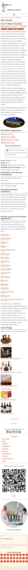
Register (13, 152)
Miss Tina (4, 280)
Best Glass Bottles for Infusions (9, 399)
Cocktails (5, 444)
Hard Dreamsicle (7, 292)
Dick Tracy (5, 257)
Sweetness (5, 242)
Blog (3, 441)
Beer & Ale (5, 439)
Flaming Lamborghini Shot (9, 66)
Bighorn (4, 246)
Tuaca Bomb (5, 265)
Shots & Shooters (13, 26)
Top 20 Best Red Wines (7, 413)
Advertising (9, 545)
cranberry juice (10, 143)
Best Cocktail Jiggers (6, 345)
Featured (5, 449)
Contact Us (8, 547)
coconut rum (9, 134)
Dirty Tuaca (5, 254)
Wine (4, 461)
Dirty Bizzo (5, 235)
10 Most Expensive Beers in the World (10, 358)
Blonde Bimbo (6, 238)
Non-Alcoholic (6, 454)
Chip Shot (4, 288)
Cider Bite (4, 284)
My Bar (14, 496)
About (3, 545)
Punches (5, 456)
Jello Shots (13, 69)
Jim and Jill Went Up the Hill (12, 299)
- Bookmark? (23, 26)
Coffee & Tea (6, 446)
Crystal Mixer (13, 38)
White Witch (5, 276)
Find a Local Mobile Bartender (14, 529)
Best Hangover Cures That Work (9, 386)
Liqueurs (5, 451)
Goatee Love (5, 296)
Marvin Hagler (6, 269)
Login (7, 152)
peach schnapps (10, 137)
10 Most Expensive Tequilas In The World (11, 372)
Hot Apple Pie (6, 273)
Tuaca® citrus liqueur (12, 140)
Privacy (17, 545)
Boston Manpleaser (8, 250)
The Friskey (5, 261)
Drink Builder (5, 102)
